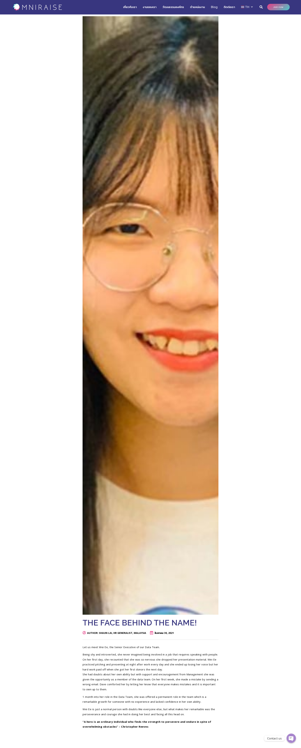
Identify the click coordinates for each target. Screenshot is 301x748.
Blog (214, 7)
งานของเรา (149, 7)
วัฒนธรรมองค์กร (173, 7)
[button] (261, 7)
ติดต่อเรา (229, 7)
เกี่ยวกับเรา (130, 7)
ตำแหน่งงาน (197, 7)
